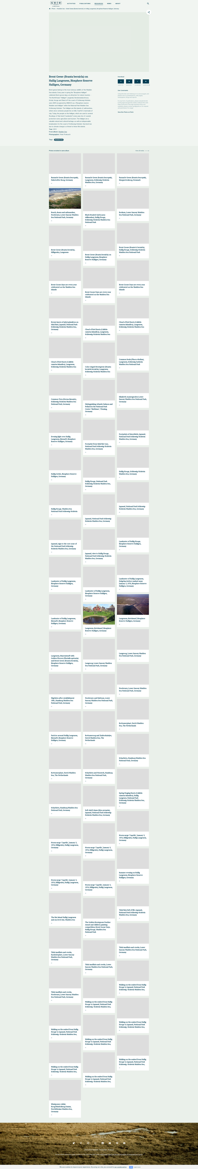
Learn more (137, 1167)
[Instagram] (88, 1145)
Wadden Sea (61, 8)
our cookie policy (120, 1167)
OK (131, 1167)
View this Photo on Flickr (126, 112)
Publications (85, 3)
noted (73, 1154)
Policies (111, 1150)
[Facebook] (81, 1145)
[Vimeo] (117, 1145)
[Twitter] (73, 1145)
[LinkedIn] (102, 1145)
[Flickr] (95, 1145)
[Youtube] (109, 1145)
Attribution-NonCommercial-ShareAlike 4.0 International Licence (122, 1154)
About (117, 3)
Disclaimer (103, 1150)
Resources (99, 3)
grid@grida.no (137, 106)
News (109, 3)
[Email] (124, 1145)
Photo (53, 8)
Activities (71, 3)
